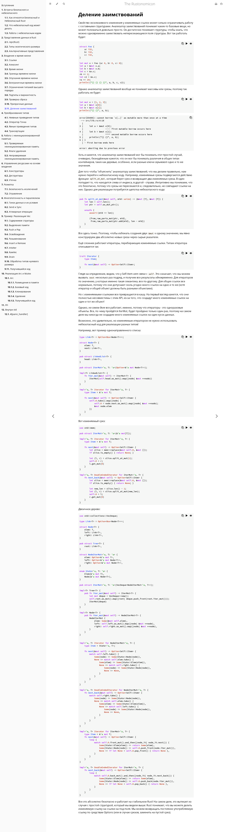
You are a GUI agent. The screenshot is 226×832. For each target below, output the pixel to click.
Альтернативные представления (24, 51)
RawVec (11, 252)
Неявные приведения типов (22, 117)
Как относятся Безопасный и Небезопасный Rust (22, 19)
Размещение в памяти (23, 282)
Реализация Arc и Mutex (16, 273)
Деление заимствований (20, 108)
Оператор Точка (15, 122)
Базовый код (18, 287)
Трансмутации (14, 131)
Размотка (8, 184)
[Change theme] (57, 4)
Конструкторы (14, 171)
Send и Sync (13, 207)
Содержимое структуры (19, 220)
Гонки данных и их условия (21, 202)
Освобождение (15, 234)
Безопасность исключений (21, 189)
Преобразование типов (15, 112)
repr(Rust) (12, 42)
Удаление (16, 296)
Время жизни (14, 69)
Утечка (10, 180)
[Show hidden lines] (191, 43)
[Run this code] (187, 43)
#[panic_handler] (16, 314)
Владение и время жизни (16, 55)
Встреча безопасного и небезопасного (15, 11)
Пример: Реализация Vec (16, 216)
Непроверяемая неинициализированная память (22, 157)
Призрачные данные (19, 103)
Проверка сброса (16, 99)
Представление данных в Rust (19, 37)
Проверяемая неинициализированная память (22, 145)
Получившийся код (17, 269)
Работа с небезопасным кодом (23, 33)
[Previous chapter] (53, 416)
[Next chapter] (217, 416)
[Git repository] (221, 4)
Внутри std (9, 309)
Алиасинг (12, 64)
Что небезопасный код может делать (22, 27)
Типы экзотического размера (22, 46)
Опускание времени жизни (21, 78)
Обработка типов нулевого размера (22, 263)
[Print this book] (216, 4)
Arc (9, 278)
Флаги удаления (15, 151)
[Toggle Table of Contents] (50, 4)
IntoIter (10, 247)
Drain (10, 256)
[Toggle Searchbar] (63, 4)
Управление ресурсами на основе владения (21, 165)
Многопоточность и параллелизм (21, 198)
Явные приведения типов (20, 126)
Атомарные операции (18, 211)
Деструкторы (14, 175)
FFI (5, 305)
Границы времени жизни (20, 73)
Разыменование (15, 238)
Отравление (13, 193)
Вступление (8, 5)
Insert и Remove (15, 243)
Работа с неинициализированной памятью (21, 137)
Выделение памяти (17, 225)
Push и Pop (12, 229)
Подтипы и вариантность (20, 95)
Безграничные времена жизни (23, 82)
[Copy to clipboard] (182, 43)
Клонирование (19, 291)
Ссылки (11, 60)
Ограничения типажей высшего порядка (24, 89)
